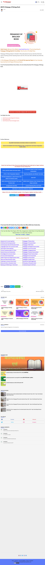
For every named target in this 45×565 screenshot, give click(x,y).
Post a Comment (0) (22, 331)
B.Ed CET (33, 177)
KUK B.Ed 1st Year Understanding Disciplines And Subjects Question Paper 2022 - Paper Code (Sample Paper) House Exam (25, 394)
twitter (12, 422)
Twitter (17, 195)
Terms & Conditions (22, 560)
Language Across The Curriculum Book (9, 246)
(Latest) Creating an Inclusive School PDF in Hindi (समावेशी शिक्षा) (17, 372)
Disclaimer (31, 560)
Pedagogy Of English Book (28, 259)
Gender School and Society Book (8, 252)
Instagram (27, 195)
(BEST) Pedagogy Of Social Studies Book (36, 308)
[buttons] (19, 555)
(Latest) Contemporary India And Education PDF (14, 382)
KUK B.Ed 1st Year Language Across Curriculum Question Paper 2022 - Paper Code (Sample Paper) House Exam (24, 410)
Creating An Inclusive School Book (8, 261)
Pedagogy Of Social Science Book (30, 254)
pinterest (34, 419)
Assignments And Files (11, 185)
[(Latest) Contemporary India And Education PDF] (3, 384)
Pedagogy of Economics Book (29, 248)
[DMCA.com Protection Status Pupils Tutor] (16, 563)
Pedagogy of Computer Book (29, 243)
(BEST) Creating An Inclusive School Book (36, 319)
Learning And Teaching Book (7, 248)
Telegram (12, 195)
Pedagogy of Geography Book (29, 250)
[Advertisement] (22, 20)
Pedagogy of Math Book (28, 244)
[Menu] (1, 2)
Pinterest (21, 195)
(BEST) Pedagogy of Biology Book (6, 308)
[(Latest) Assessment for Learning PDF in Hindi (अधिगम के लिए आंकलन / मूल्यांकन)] (3, 379)
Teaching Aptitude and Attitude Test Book (33, 174)
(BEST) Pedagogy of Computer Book (7, 319)
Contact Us (16, 560)
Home (13, 560)
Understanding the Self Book (29, 264)
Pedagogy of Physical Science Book (30, 252)
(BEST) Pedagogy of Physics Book (21, 308)
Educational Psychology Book (29, 261)
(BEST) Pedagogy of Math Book (22, 318)
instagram (34, 422)
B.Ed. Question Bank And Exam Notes (11, 170)
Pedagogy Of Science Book (29, 257)
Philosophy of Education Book (29, 263)
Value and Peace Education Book (8, 259)
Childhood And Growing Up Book (8, 243)
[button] (36, 2)
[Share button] (22, 286)
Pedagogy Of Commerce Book (29, 255)
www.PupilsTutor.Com (24, 49)
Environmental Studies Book (7, 255)
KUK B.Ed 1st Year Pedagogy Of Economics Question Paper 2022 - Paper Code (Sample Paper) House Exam (24, 400)
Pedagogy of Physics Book (28, 241)
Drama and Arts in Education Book (8, 263)
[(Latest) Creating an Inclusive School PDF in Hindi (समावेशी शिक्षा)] (3, 373)
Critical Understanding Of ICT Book (8, 250)
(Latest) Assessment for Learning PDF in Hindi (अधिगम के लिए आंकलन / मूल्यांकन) (19, 377)
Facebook (32, 195)
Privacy (27, 560)
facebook (12, 419)
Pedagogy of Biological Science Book (31, 246)
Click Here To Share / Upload (22, 234)
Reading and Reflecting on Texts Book (9, 264)
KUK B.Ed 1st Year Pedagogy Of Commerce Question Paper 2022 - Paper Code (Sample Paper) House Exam (24, 405)
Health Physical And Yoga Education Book (10, 257)
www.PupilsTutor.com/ (27, 561)
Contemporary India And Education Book (10, 244)
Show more (42, 297)
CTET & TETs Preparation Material (12, 174)
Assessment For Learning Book (7, 241)
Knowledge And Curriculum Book (8, 254)
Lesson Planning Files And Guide (33, 185)
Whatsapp (18, 286)
